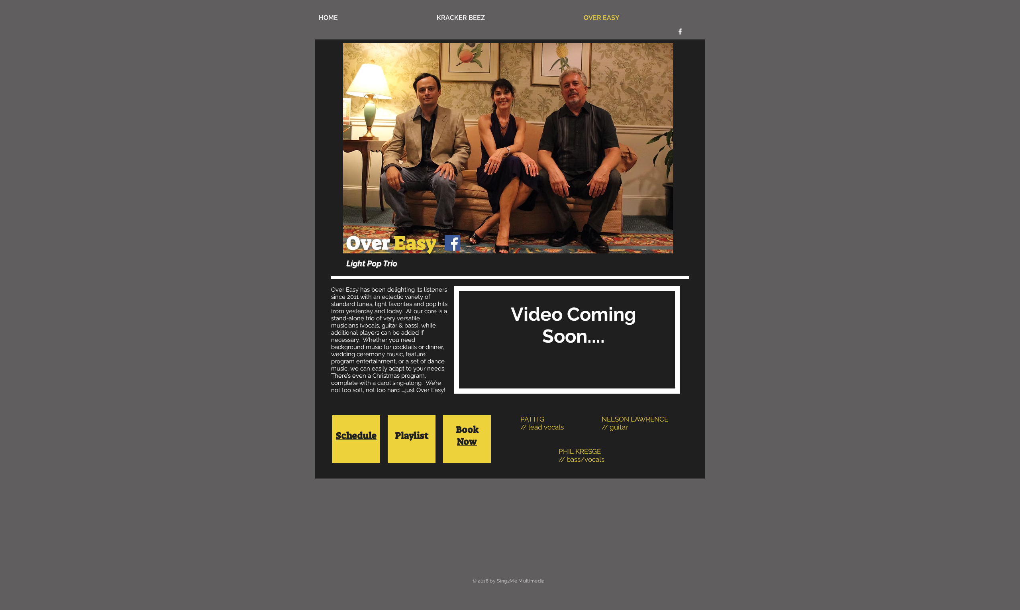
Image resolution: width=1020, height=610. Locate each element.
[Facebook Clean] (680, 31)
